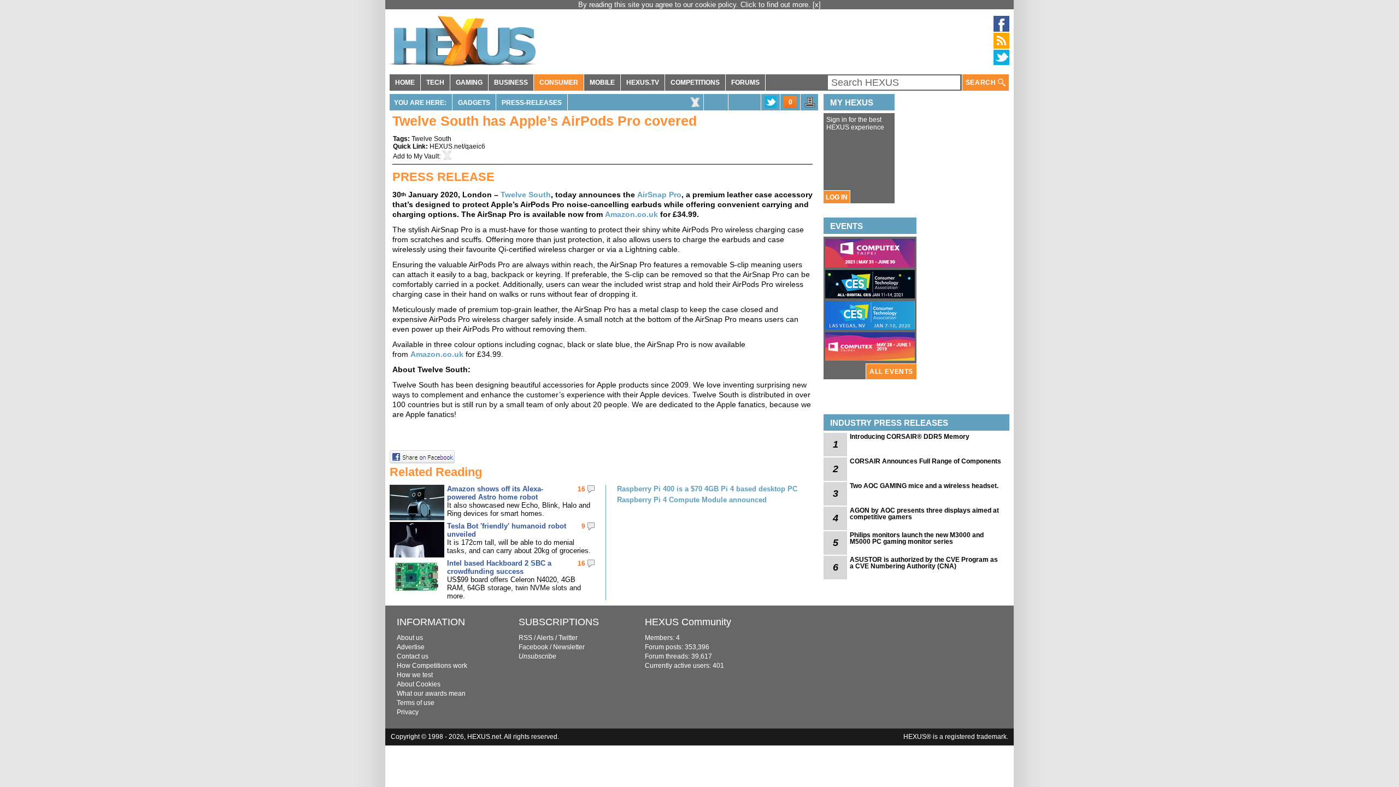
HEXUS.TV (642, 82)
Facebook (533, 647)
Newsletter (569, 647)
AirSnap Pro (659, 194)
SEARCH (982, 82)
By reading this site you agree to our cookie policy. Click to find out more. (695, 5)
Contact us (412, 656)
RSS (525, 638)
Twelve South (431, 139)
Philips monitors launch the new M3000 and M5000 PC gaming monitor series (917, 538)
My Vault (426, 156)
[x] (817, 5)
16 (581, 489)
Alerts (545, 638)
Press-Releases (532, 103)
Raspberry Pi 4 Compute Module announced (692, 500)
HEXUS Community (688, 621)
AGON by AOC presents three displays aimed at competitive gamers (924, 513)
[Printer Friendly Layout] (810, 105)
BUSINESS (511, 82)
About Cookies (418, 684)
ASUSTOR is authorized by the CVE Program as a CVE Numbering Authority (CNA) (924, 562)
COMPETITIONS (695, 82)
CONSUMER (558, 82)
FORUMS (745, 82)
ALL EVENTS (891, 371)
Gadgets (474, 103)
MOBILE (602, 82)
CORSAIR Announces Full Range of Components (925, 461)
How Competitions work (432, 665)
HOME (405, 82)
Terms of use (415, 703)
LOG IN (837, 197)
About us (410, 638)
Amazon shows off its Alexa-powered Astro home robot (495, 493)
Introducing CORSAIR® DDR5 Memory (909, 436)
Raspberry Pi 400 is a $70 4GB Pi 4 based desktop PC (707, 489)
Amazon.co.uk (631, 214)
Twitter (568, 638)
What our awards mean (431, 693)
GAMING (469, 82)
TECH (435, 82)
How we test (415, 675)
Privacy (408, 712)
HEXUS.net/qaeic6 (457, 146)
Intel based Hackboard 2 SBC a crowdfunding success (499, 567)
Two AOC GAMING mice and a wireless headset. (924, 486)
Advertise (411, 647)
